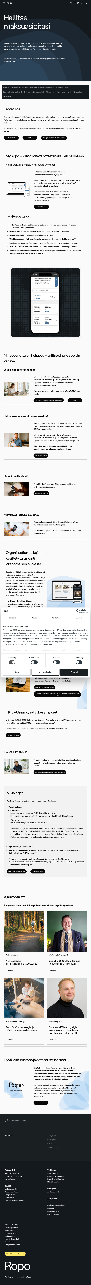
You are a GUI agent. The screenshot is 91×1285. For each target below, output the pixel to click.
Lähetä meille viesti (62, 87)
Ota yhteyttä (11, 138)
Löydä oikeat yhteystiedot (19, 87)
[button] (4, 3)
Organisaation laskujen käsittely (34, 92)
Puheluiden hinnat (41, 455)
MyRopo (6, 87)
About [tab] (79, 618)
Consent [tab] (12, 618)
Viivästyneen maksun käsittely (56, 92)
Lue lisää (41, 1103)
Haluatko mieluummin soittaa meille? (42, 87)
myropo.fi (41, 207)
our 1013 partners (17, 630)
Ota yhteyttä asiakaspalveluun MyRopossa (48, 400)
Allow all (74, 672)
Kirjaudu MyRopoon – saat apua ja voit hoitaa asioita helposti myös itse (57, 694)
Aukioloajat (7, 96)
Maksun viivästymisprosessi (44, 687)
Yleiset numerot (38, 871)
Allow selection (45, 672)
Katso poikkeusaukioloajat (16, 871)
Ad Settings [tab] (56, 618)
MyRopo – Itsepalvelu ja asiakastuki (54, 138)
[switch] (34, 662)
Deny (17, 672)
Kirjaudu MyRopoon (41, 493)
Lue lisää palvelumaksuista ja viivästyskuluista (50, 772)
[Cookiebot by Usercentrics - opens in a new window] (78, 611)
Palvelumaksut (77, 92)
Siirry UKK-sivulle (13, 735)
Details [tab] (34, 618)
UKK (69, 92)
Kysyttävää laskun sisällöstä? (12, 92)
